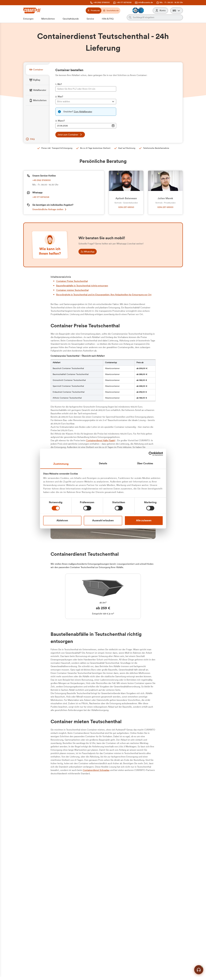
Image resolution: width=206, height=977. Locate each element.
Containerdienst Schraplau (96, 770)
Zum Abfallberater (83, 112)
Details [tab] (103, 463)
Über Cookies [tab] (145, 463)
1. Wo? (58, 84)
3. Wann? (60, 121)
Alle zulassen (143, 520)
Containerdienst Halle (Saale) (100, 440)
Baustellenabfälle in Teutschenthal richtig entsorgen (82, 286)
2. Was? (59, 97)
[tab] (38, 69)
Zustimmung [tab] (61, 464)
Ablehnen (62, 520)
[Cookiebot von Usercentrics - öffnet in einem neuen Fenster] (150, 454)
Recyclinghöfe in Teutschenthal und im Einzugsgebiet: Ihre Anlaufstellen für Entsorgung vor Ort (103, 295)
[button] (176, 10)
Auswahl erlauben (103, 520)
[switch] (87, 508)
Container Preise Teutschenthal (72, 281)
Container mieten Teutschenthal (72, 290)
